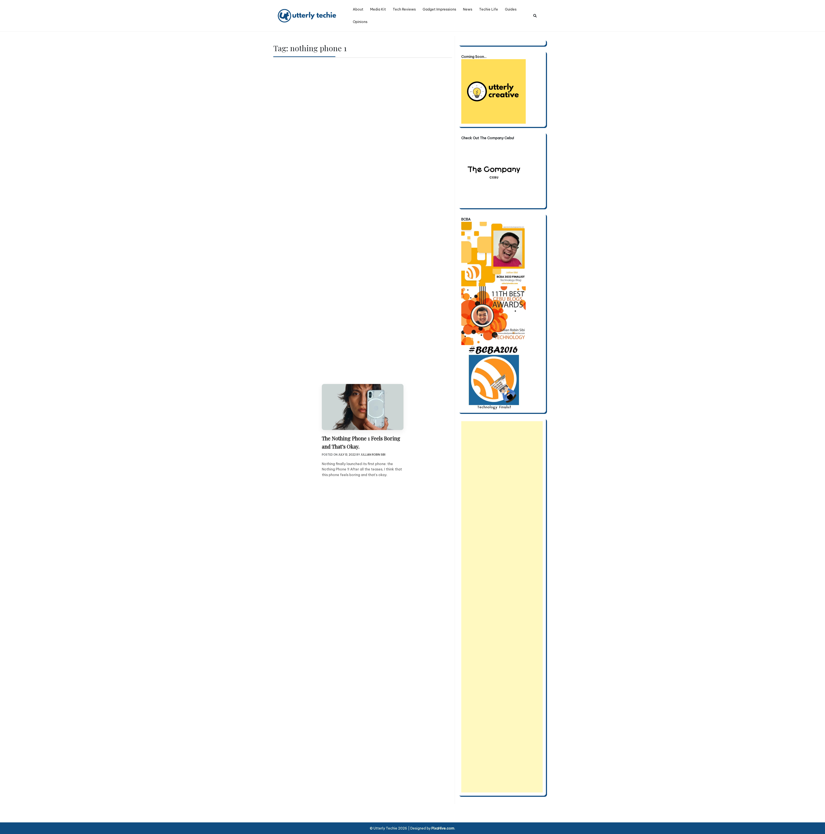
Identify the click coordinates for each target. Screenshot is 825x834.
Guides (510, 9)
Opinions (360, 22)
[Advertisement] (502, 606)
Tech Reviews (404, 9)
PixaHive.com (442, 828)
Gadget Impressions (439, 9)
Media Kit (378, 9)
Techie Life (488, 9)
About (358, 9)
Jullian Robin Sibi (373, 454)
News (467, 9)
